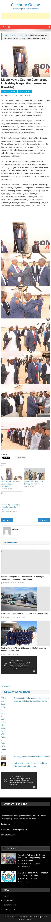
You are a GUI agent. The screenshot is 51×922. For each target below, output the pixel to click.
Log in (6, 896)
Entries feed (8, 900)
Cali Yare (22, 617)
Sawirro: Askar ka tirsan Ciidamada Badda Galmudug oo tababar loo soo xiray (23, 649)
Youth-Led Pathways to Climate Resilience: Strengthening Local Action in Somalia (31, 857)
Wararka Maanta (24, 92)
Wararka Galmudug (9, 92)
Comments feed (10, 905)
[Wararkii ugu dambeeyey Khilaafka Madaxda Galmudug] (11, 498)
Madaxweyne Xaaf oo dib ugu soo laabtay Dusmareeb (11, 483)
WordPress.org (9, 909)
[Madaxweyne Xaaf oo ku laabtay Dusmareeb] (34, 474)
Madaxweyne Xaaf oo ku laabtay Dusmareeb (33, 482)
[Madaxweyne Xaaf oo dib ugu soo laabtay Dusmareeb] (11, 474)
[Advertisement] (26, 16)
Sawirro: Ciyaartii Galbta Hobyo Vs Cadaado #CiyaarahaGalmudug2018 (45, 520)
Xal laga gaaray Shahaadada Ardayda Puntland (32, 757)
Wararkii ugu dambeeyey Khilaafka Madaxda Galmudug (10, 506)
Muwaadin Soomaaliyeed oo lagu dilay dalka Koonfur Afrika (24, 614)
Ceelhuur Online (25, 4)
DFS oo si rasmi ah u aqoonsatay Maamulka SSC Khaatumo (33, 874)
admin (20, 95)
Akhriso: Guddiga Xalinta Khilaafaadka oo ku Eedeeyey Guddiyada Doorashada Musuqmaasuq (22, 578)
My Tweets (5, 686)
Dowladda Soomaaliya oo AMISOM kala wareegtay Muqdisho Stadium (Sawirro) (8, 520)
